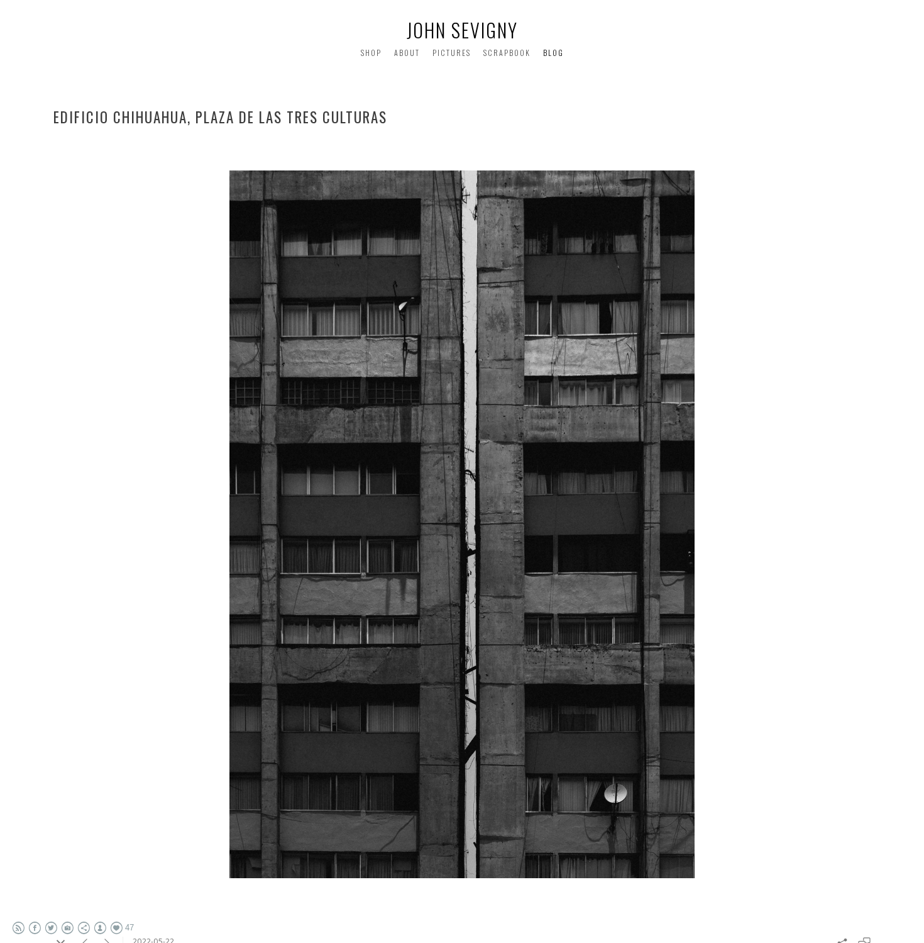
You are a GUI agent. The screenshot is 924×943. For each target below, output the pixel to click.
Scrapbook (507, 52)
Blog (553, 52)
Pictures (451, 52)
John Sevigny (462, 30)
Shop (371, 52)
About (407, 52)
